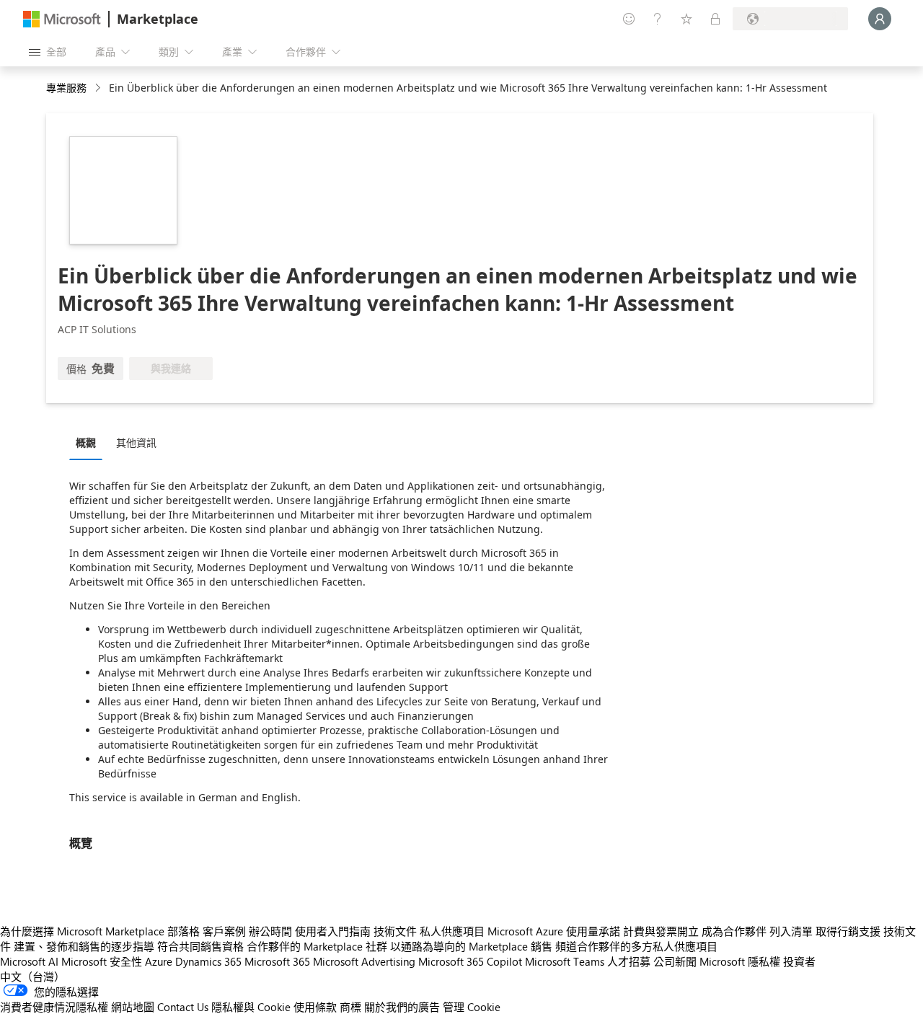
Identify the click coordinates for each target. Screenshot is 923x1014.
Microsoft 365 (277, 961)
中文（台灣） (32, 976)
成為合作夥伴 (734, 931)
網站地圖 (132, 1007)
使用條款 (315, 1007)
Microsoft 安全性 (101, 961)
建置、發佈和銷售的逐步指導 (84, 946)
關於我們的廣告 (402, 1007)
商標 (350, 1007)
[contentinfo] (99, 88)
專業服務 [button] (66, 87)
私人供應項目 (452, 931)
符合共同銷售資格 (200, 946)
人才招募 (628, 961)
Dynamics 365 (208, 961)
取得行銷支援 (848, 931)
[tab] (89, 442)
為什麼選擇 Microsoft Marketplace (82, 931)
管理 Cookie (471, 1007)
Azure (158, 961)
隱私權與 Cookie (251, 1007)
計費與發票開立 (661, 931)
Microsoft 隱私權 (739, 961)
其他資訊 (136, 442)
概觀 (86, 442)
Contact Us (182, 1007)
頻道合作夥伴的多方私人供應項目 (636, 946)
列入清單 (791, 931)
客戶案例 (224, 931)
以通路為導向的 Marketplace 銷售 (471, 946)
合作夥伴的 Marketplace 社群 (317, 946)
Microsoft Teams (564, 961)
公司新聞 (675, 961)
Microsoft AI (29, 961)
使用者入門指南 (333, 931)
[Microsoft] (62, 19)
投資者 (799, 961)
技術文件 (395, 931)
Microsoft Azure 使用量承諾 (553, 931)
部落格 (183, 931)
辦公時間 (270, 931)
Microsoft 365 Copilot (470, 961)
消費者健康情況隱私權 (54, 1007)
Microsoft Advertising (364, 961)
